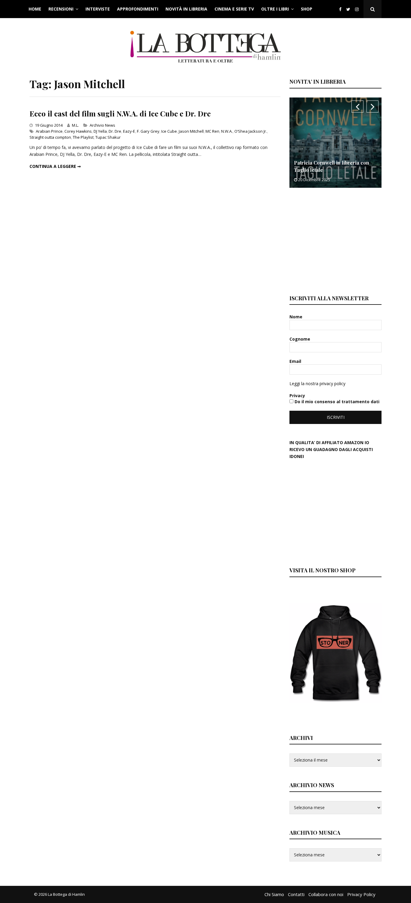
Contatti (296, 894)
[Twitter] (348, 9)
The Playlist (83, 137)
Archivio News (102, 125)
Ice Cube (169, 131)
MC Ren (212, 131)
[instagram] (358, 9)
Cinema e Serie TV (234, 9)
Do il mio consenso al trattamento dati (336, 401)
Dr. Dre (115, 131)
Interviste (97, 9)
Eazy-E (129, 131)
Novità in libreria (186, 9)
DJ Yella (100, 131)
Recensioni (60, 9)
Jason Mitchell (191, 131)
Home (35, 9)
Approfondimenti (137, 9)
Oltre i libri (275, 9)
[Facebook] (340, 9)
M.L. (75, 125)
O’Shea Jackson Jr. (250, 131)
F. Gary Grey (148, 131)
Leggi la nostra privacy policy (317, 383)
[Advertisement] (334, 240)
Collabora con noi (325, 894)
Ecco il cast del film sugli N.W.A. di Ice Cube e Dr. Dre (120, 113)
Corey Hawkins (78, 131)
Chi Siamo (274, 894)
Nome (296, 317)
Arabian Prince (49, 131)
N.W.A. (227, 131)
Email (295, 361)
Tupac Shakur (108, 137)
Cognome (300, 339)
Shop (306, 9)
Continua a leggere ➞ (55, 166)
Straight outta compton (50, 137)
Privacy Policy (361, 894)
